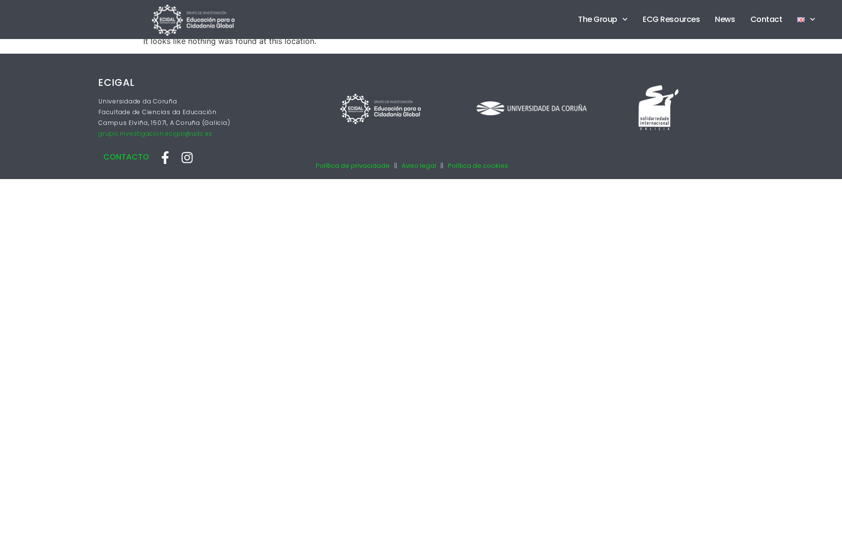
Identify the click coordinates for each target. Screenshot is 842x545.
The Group (597, 19)
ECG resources (671, 19)
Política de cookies (478, 165)
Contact (766, 19)
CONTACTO (126, 156)
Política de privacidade (353, 165)
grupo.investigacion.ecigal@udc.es (155, 133)
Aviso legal (419, 165)
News (725, 19)
